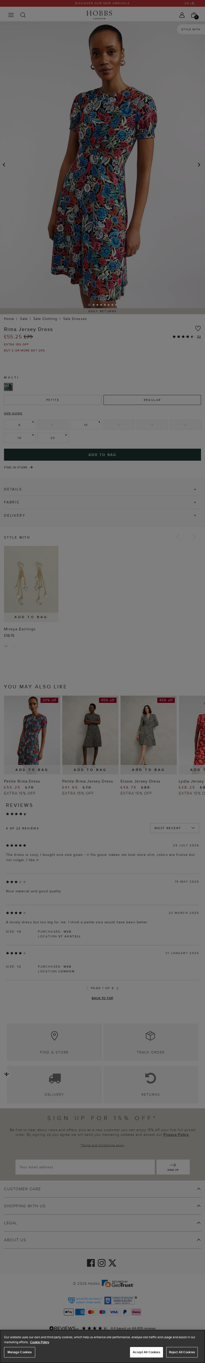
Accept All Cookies (146, 1352)
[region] (102, 1346)
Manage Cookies (20, 1352)
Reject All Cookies (182, 1352)
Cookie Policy (39, 1342)
